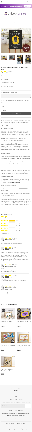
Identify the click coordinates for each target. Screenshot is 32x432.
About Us (8, 423)
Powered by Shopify (22, 429)
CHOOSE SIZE (4, 80)
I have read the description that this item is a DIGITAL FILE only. (16, 101)
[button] (4, 71)
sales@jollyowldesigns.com (14, 182)
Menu (4, 2)
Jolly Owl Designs (12, 429)
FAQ (16, 393)
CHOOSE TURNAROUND (7, 86)
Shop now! (27, 6)
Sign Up (28, 406)
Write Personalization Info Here (9, 92)
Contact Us (19, 423)
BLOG (16, 396)
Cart (30, 2)
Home (2, 23)
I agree (4, 110)
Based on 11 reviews (5, 217)
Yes (3, 106)
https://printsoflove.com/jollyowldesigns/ (14, 151)
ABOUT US (16, 390)
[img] (8, 238)
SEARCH (13, 423)
